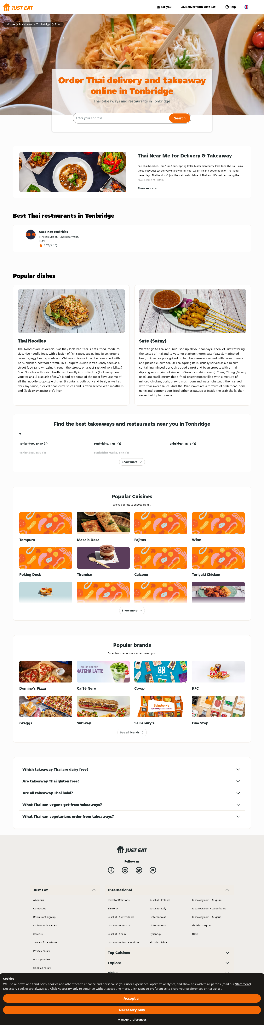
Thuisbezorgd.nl (201, 925)
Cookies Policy (42, 968)
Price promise (41, 959)
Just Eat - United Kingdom (123, 942)
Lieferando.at (158, 917)
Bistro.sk (113, 908)
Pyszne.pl (155, 934)
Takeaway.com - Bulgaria (206, 917)
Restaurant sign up (44, 917)
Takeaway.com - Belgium (206, 900)
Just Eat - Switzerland (121, 917)
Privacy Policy (41, 951)
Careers (38, 934)
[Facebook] (111, 870)
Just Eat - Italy (158, 908)
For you (166, 7)
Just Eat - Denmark (119, 925)
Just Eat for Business (45, 942)
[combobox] (120, 118)
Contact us (39, 908)
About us (38, 900)
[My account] (256, 7)
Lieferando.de (158, 925)
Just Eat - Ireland (159, 900)
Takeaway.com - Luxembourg (209, 908)
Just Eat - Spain (117, 934)
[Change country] (246, 6)
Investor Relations (118, 900)
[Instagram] (125, 870)
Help (232, 7)
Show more (145, 188)
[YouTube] (153, 870)
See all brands (130, 732)
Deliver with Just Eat (200, 7)
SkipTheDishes (158, 942)
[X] (139, 870)
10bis (195, 934)
